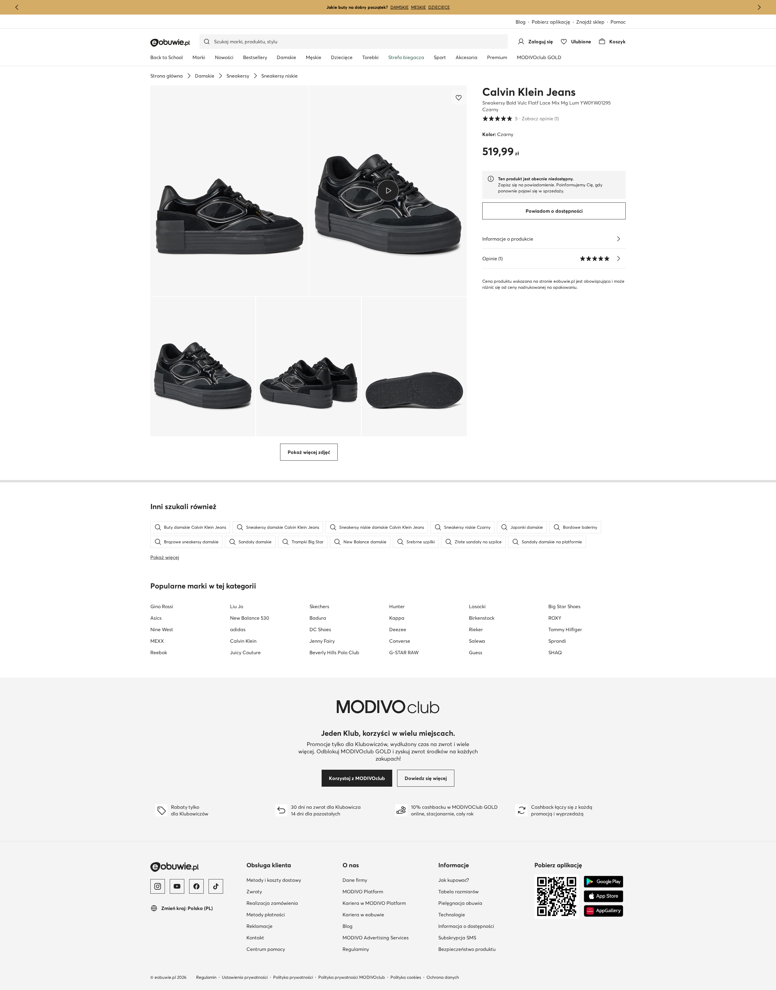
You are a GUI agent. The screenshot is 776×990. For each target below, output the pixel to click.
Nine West (161, 629)
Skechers (319, 606)
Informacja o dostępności (466, 926)
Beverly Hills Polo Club (334, 652)
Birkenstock (481, 618)
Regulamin (206, 977)
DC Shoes (320, 629)
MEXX (157, 641)
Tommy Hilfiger (565, 629)
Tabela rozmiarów (458, 891)
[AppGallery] (603, 911)
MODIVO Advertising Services (376, 938)
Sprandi (557, 641)
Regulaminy (356, 949)
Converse (399, 641)
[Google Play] (603, 882)
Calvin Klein (243, 641)
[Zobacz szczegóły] (618, 239)
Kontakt (255, 938)
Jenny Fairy (322, 641)
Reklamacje (259, 926)
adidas (238, 629)
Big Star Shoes (564, 606)
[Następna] (759, 7)
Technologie (451, 915)
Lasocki (477, 606)
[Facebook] (196, 886)
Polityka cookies (405, 977)
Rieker (476, 629)
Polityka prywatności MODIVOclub (351, 977)
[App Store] (603, 896)
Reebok (158, 652)
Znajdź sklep (590, 22)
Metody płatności (265, 915)
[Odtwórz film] (388, 190)
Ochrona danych (442, 977)
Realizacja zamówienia (272, 903)
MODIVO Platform (363, 891)
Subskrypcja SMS (457, 938)
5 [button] (520, 118)
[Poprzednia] (17, 7)
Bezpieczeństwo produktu (467, 949)
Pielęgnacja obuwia (460, 903)
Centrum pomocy (265, 949)
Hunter (397, 606)
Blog (521, 22)
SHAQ (555, 652)
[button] (229, 190)
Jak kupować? (453, 880)
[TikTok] (216, 886)
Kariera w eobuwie (363, 915)
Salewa (477, 641)
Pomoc (618, 22)
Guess (475, 652)
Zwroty (254, 891)
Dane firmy (355, 880)
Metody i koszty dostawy (273, 880)
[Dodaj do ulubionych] (459, 97)
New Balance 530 (249, 618)
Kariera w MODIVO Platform (374, 903)
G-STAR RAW (404, 652)
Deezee (397, 629)
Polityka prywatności (293, 977)
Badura (317, 618)
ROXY (554, 618)
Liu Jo (236, 606)
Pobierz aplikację (551, 22)
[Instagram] (157, 886)
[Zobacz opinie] (618, 258)
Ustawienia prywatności (245, 977)
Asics (156, 618)
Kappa (396, 618)
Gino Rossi (161, 606)
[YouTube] (177, 886)
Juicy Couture (245, 652)
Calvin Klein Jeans (529, 91)
